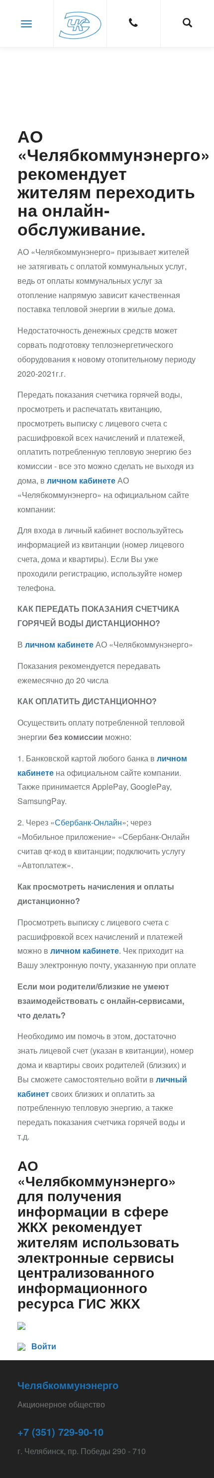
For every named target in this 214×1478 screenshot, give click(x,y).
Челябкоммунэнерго (67, 1385)
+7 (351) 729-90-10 (60, 1431)
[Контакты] (133, 23)
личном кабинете (81, 480)
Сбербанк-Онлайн (88, 822)
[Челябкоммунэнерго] (80, 23)
